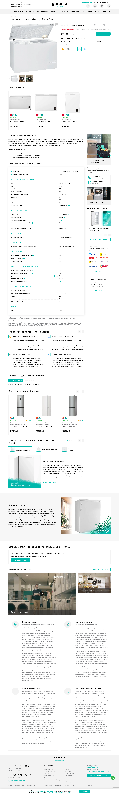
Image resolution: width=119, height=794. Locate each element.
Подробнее (99, 271)
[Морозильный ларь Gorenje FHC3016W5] (46, 102)
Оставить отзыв (16, 380)
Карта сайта (90, 785)
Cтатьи (67, 769)
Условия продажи (49, 775)
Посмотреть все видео (101, 569)
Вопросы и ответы (70, 773)
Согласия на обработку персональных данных (60, 792)
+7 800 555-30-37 (15, 7)
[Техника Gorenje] (59, 4)
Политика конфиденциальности (52, 785)
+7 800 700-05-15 (30, 2)
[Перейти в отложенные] (88, 6)
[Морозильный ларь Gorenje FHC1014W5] (72, 102)
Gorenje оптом (48, 769)
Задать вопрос (20, 560)
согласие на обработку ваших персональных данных (42, 791)
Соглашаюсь (84, 791)
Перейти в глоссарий (50, 482)
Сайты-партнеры (70, 782)
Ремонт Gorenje (69, 778)
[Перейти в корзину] (102, 6)
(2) (82, 420)
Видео (66, 780)
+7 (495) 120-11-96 (98, 284)
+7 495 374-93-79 (15, 4)
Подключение (48, 773)
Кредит (46, 778)
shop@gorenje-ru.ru (94, 767)
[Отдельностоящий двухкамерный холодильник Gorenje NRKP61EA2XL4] (20, 406)
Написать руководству (98, 775)
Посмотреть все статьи (98, 239)
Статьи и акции (87, 2)
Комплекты (91, 11)
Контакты (47, 782)
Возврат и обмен (70, 775)
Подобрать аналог (103, 34)
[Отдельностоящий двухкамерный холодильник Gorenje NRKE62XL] (72, 406)
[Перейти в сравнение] (95, 6)
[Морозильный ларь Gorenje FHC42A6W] (20, 102)
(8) (30, 420)
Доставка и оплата (50, 771)
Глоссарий (68, 771)
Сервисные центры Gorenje (52, 780)
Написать (98, 290)
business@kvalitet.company (98, 771)
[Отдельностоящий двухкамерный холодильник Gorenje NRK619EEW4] (46, 406)
